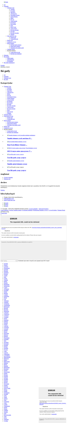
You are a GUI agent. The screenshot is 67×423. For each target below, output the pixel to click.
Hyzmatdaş (10, 61)
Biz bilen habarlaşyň (9, 62)
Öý (5, 5)
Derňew (3, 190)
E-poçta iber (4, 213)
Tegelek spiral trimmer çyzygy (17, 164)
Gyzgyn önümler (33, 208)
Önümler (6, 6)
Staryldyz (12, 12)
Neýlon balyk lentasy (15, 45)
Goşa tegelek (13, 21)
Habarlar (6, 55)
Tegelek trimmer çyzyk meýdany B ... (19, 138)
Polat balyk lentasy (15, 46)
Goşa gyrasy (13, 28)
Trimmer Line (10, 7)
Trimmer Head (11, 49)
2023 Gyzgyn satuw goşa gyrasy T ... (19, 151)
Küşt (11, 25)
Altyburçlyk (13, 13)
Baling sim (10, 40)
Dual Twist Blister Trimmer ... (17, 145)
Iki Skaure (13, 22)
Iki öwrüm (13, 24)
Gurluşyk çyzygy (11, 42)
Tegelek (12, 9)
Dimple (12, 34)
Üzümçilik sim (14, 39)
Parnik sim (13, 37)
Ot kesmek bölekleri (27, 210)
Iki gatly (12, 31)
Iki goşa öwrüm (14, 30)
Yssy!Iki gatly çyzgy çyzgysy (16, 157)
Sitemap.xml (7, 179)
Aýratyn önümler (8, 177)
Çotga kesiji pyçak (15, 52)
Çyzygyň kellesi (52, 210)
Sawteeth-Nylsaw (15, 15)
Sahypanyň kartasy (44, 208)
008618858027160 (9, 198)
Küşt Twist (13, 27)
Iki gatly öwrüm (14, 33)
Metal (11, 18)
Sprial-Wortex (14, 16)
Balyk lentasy (10, 43)
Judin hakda (10, 58)
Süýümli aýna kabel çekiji (17, 48)
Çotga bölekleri (5, 210)
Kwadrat (12, 10)
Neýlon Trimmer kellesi (15, 210)
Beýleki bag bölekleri (15, 53)
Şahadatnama (10, 59)
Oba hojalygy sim (11, 36)
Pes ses (12, 19)
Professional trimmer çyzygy (40, 210)
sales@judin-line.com (9, 200)
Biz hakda (6, 56)
